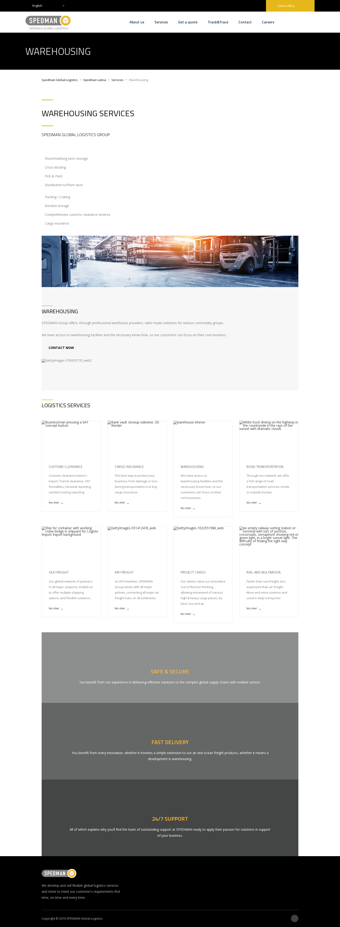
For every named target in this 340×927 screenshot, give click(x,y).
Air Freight (124, 572)
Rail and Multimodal (264, 572)
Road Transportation (265, 466)
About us (137, 22)
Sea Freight (58, 572)
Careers (268, 22)
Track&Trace (218, 22)
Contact (245, 22)
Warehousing (192, 466)
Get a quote (188, 22)
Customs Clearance (66, 466)
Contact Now (62, 347)
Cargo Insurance (129, 466)
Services (161, 22)
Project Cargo (193, 572)
